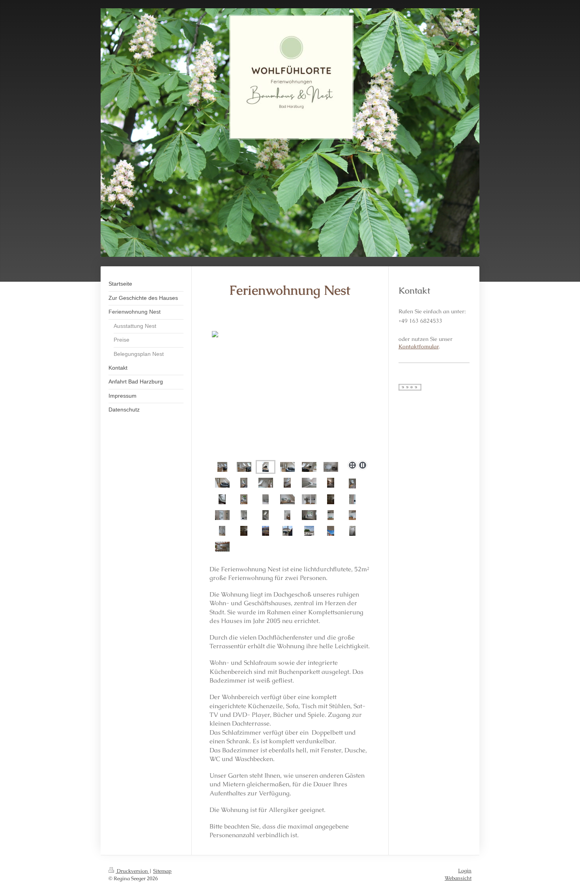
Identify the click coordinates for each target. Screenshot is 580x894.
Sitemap (162, 871)
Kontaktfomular (419, 346)
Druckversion (132, 871)
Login (464, 870)
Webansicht (458, 878)
